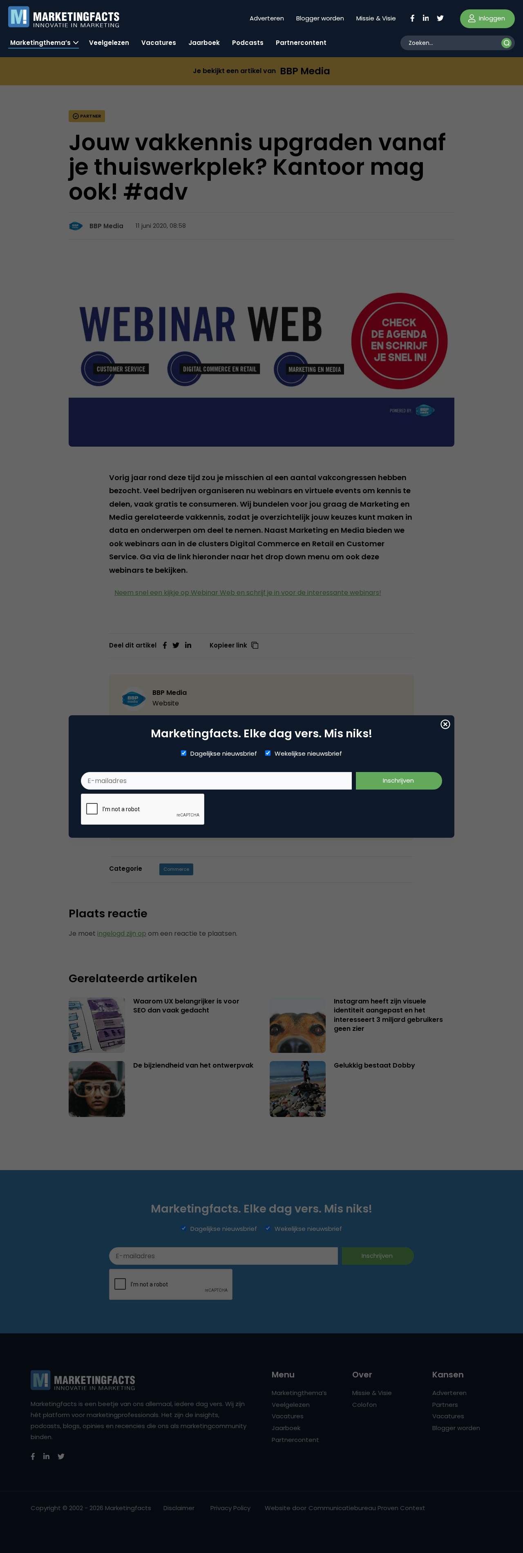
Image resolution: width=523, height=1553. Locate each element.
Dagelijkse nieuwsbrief (223, 753)
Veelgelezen (109, 42)
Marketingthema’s (40, 42)
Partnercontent (301, 42)
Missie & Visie (376, 18)
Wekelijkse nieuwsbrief (308, 753)
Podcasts (248, 42)
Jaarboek (204, 42)
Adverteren (267, 18)
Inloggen (491, 18)
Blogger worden (320, 18)
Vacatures (158, 42)
